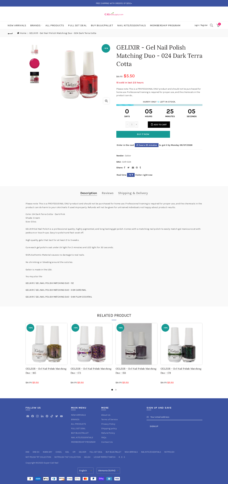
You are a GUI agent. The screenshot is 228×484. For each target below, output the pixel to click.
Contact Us (107, 442)
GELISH (87, 457)
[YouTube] (61, 417)
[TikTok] (52, 417)
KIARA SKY (47, 452)
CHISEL (59, 452)
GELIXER (82, 452)
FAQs (103, 437)
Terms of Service (109, 419)
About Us (105, 415)
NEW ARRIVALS (17, 25)
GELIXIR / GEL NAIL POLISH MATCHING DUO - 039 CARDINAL (56, 290)
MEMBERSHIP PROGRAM (165, 25)
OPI (74, 452)
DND (27, 452)
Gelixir (128, 155)
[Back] (10, 33)
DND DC (36, 452)
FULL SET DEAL (77, 25)
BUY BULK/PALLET (102, 25)
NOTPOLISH (169, 452)
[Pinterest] (47, 417)
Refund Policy (108, 433)
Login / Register (201, 25)
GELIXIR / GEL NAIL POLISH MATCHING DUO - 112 (50, 283)
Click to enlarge (106, 101)
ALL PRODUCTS (54, 25)
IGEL (67, 452)
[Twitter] (56, 417)
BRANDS (35, 25)
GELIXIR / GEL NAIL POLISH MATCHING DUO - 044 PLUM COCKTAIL (59, 296)
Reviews (108, 193)
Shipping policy (109, 428)
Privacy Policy (108, 424)
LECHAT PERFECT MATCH (104, 457)
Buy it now (143, 134)
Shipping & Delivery (133, 193)
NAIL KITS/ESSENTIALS (131, 25)
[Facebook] (32, 417)
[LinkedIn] (42, 417)
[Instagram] (37, 417)
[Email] (28, 417)
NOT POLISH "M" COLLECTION (38, 457)
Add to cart (160, 124)
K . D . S (122, 457)
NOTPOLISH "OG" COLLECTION (67, 457)
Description (88, 193)
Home (23, 33)
